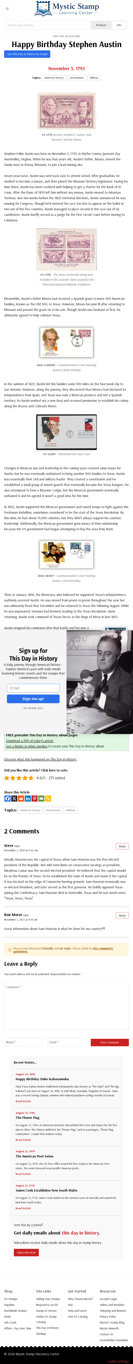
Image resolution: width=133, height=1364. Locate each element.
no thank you (33, 708)
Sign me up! (33, 699)
